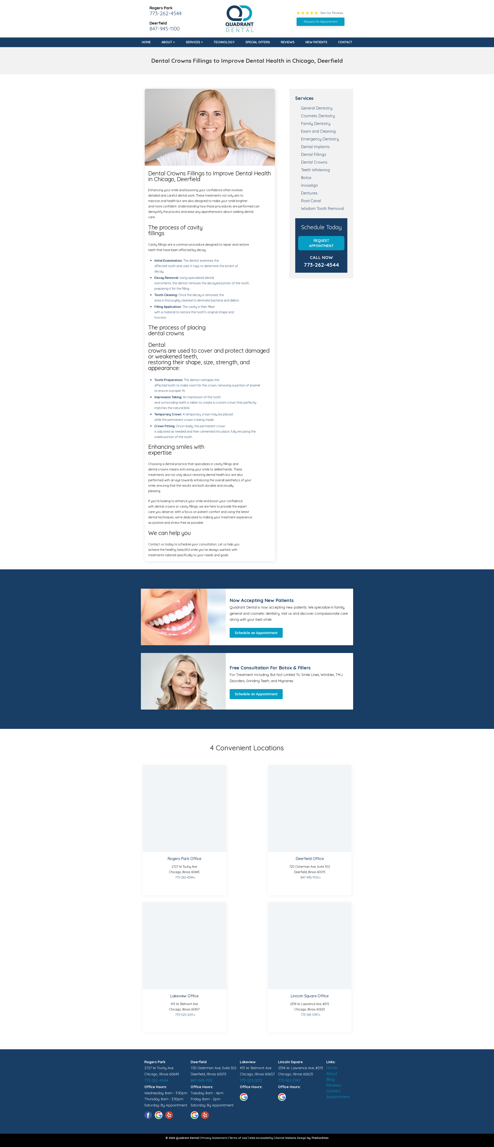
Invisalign (309, 185)
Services (193, 42)
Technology (224, 42)
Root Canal (311, 200)
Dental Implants (315, 146)
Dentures (309, 193)
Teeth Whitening (315, 169)
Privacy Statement (214, 1138)
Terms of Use (238, 1138)
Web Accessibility (261, 1138)
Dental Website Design (290, 1138)
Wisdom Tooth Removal (322, 208)
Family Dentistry (316, 123)
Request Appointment (321, 243)
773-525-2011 (184, 1015)
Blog (330, 1079)
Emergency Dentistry (320, 139)
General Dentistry (316, 108)
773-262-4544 (166, 13)
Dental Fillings (313, 154)
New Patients (316, 42)
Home (146, 42)
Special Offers (257, 42)
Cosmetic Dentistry (318, 115)
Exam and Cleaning (318, 131)
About (167, 42)
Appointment (338, 1096)
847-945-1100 (165, 28)
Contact (345, 42)
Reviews (287, 42)
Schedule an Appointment (256, 633)
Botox (306, 177)
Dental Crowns (314, 162)
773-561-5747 (309, 1015)
